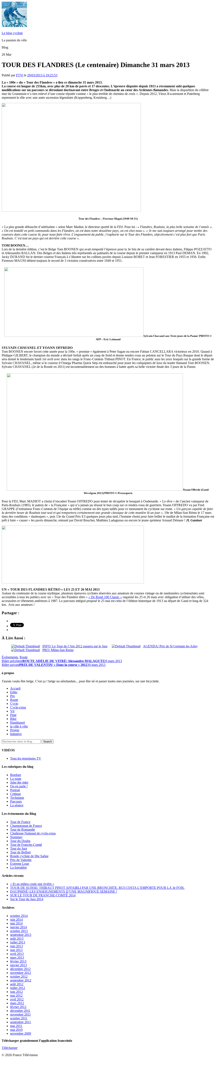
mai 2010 (16, 1029)
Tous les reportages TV (25, 758)
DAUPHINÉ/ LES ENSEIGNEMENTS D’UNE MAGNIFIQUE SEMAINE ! (63, 891)
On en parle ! (19, 786)
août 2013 (16, 938)
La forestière (18, 867)
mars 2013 (17, 957)
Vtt (12, 711)
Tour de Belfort (20, 852)
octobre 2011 (18, 1018)
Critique (15, 794)
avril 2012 (17, 999)
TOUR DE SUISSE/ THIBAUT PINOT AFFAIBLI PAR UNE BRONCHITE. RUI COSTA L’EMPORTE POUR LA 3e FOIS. (97, 887)
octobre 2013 (19, 931)
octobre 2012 (19, 976)
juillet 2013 (17, 942)
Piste (13, 715)
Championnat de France (26, 825)
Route (24, 657)
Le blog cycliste (12, 33)
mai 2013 (16, 950)
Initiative (16, 734)
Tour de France (20, 822)
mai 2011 (16, 1026)
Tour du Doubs (20, 841)
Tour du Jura (18, 848)
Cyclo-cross (18, 707)
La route (15, 778)
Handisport (17, 722)
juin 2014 (16, 919)
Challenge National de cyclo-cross (33, 833)
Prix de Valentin (20, 860)
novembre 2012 (20, 972)
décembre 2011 (20, 1010)
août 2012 (16, 984)
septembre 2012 (20, 980)
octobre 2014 (19, 916)
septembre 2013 (20, 935)
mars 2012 (17, 1003)
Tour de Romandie (22, 829)
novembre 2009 (20, 1033)
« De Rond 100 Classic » (105, 597)
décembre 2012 (20, 969)
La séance (16, 805)
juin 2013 (16, 946)
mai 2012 (16, 995)
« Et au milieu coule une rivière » (32, 884)
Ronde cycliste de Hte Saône (29, 856)
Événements (10, 657)
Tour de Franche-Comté (26, 844)
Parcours (16, 801)
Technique (17, 797)
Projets (14, 730)
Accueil (15, 688)
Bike (13, 719)
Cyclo (14, 703)
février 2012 (18, 1007)
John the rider (19, 782)
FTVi (19, 75)
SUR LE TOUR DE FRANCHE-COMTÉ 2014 (43, 895)
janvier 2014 (18, 927)
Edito (13, 692)
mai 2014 (16, 923)
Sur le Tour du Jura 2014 (26, 899)
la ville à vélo (19, 726)
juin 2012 (16, 991)
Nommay (16, 837)
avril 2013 (17, 954)
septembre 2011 (20, 1022)
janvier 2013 (18, 965)
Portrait (15, 790)
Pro (12, 696)
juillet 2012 (17, 988)
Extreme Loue (19, 863)
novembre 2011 (20, 1014)
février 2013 (18, 961)
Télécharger (10, 1048)
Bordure (15, 775)
